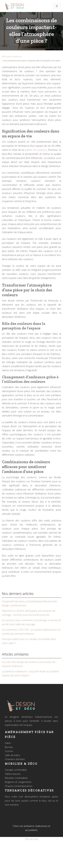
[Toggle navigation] (57, 6)
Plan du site (31, 839)
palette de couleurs (36, 149)
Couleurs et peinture (13, 56)
